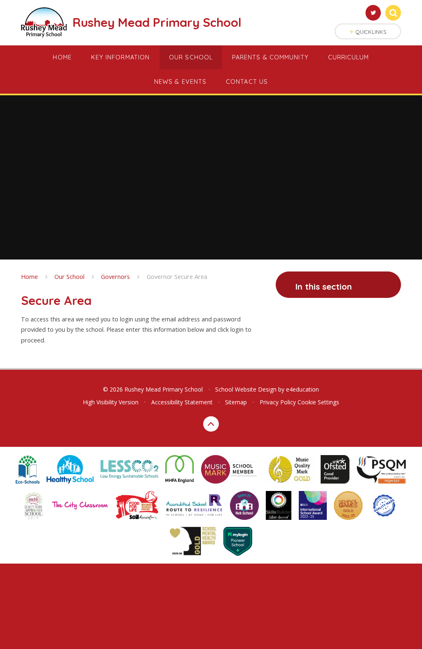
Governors (115, 276)
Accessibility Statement (182, 402)
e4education (302, 389)
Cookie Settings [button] (318, 402)
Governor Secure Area (177, 276)
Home (29, 276)
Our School (69, 276)
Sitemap (236, 402)
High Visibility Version (110, 402)
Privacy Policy (278, 402)
